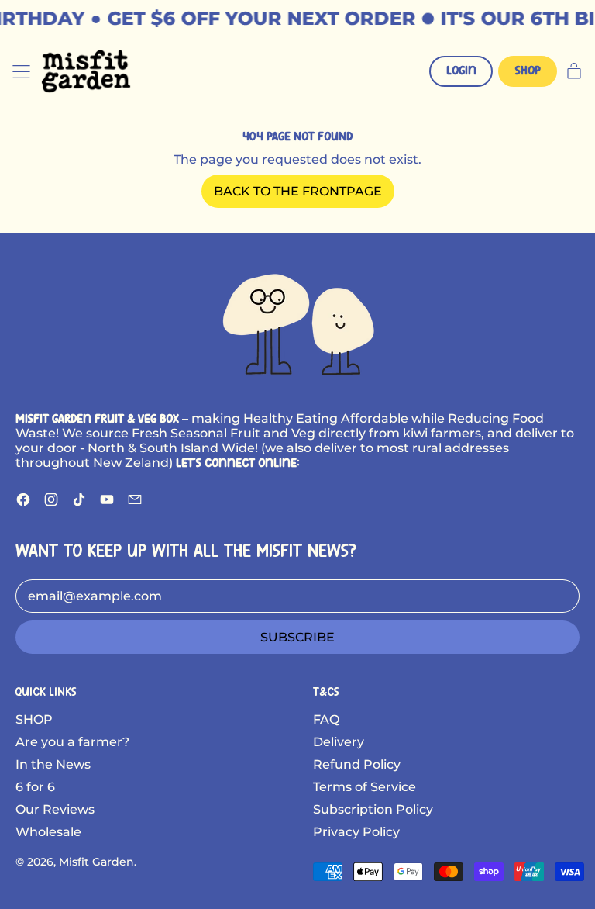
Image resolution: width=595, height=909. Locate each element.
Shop (528, 71)
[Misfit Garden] (297, 321)
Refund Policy (357, 764)
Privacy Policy (356, 831)
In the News (53, 764)
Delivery (338, 741)
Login (461, 71)
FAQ (326, 719)
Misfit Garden (96, 862)
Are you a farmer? (72, 741)
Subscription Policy (373, 809)
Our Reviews (55, 809)
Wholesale (48, 831)
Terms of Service (364, 786)
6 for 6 (35, 786)
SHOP (34, 719)
